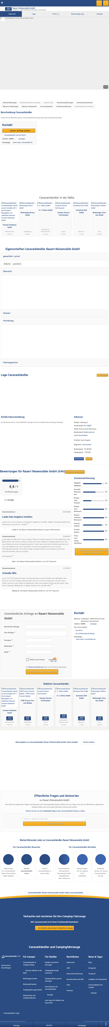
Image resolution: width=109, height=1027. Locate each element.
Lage (34, 14)
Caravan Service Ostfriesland (63, 214)
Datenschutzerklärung (35, 667)
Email (6, 652)
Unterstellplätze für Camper (95, 986)
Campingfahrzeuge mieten (32, 990)
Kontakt (89, 459)
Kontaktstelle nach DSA (75, 979)
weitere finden (26, 871)
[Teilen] (101, 1024)
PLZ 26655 (87, 426)
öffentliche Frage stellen (55, 824)
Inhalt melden (89, 742)
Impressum (71, 962)
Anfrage (99, 14)
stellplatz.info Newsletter (97, 979)
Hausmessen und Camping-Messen (29, 997)
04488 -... (12, 139)
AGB (68, 968)
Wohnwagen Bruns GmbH (28, 214)
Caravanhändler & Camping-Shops (29, 964)
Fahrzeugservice (10, 362)
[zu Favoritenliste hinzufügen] (3, 20)
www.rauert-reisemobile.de (22, 142)
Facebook (91, 974)
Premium (104, 199)
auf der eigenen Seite (82, 872)
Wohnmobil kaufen (29, 984)
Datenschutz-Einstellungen (6, 967)
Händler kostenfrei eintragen (52, 964)
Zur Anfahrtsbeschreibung (85, 634)
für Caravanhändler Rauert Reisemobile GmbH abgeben (8, 872)
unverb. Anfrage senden (19, 131)
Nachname (8, 646)
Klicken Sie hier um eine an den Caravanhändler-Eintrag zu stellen (55, 811)
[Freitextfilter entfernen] (99, 3)
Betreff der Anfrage (11, 627)
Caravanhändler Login (11, 1013)
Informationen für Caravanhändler (51, 988)
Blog (90, 962)
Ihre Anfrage (9, 633)
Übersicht (12, 14)
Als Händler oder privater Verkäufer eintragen (55, 928)
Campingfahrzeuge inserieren (52, 972)
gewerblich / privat (11, 256)
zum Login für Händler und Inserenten (54, 1001)
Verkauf (6, 313)
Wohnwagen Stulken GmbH (99, 214)
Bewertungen (77, 14)
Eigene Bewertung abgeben (75, 472)
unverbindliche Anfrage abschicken (42, 672)
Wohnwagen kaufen (30, 979)
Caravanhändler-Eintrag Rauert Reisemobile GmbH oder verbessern (64, 873)
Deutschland (82, 435)
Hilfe (68, 985)
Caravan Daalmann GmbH (9, 226)
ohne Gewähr (72, 742)
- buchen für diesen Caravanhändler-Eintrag (101, 872)
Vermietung (8, 321)
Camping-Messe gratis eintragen (53, 980)
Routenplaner (103, 375)
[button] (54, 53)
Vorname (7, 640)
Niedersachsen (89, 432)
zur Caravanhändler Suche (2, 9)
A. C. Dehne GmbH (45, 210)
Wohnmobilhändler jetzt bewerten (92, 552)
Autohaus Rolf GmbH (81, 211)
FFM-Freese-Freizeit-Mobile (27, 702)
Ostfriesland (86, 445)
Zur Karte (79, 630)
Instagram (92, 968)
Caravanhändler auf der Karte (15, 135)
